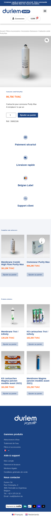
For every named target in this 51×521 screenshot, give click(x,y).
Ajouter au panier (28, 115)
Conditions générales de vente (16, 472)
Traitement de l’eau (11, 443)
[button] (45, 11)
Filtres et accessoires (13, 31)
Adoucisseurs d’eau (11, 440)
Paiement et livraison (12, 464)
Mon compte (9, 461)
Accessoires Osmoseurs (29, 31)
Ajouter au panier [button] (9, 275)
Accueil (2, 31)
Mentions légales (10, 468)
